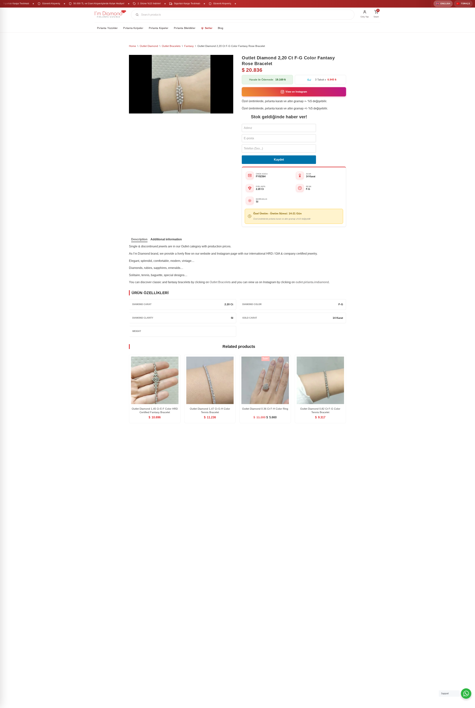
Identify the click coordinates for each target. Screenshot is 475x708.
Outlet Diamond (149, 46)
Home (132, 46)
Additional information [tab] (166, 239)
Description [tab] (139, 239)
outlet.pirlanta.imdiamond (312, 282)
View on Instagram (296, 91)
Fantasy (189, 46)
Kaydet (279, 159)
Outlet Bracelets (171, 46)
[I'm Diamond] (111, 14)
